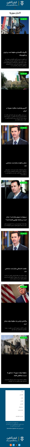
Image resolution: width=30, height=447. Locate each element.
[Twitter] (13, 445)
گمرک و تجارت (20, 410)
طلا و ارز (21, 404)
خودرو (22, 401)
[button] (15, 8)
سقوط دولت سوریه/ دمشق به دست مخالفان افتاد (17, 374)
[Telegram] (19, 445)
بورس (22, 398)
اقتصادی (21, 395)
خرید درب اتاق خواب (19, 416)
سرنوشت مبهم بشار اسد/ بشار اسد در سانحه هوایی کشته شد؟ (16, 218)
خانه (22, 392)
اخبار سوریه (15, 13)
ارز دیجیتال (21, 407)
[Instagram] (16, 445)
